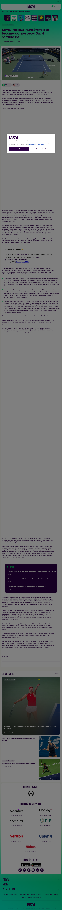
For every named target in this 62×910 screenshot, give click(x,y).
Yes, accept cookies (19, 148)
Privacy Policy (40, 144)
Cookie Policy (32, 144)
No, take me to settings (42, 148)
